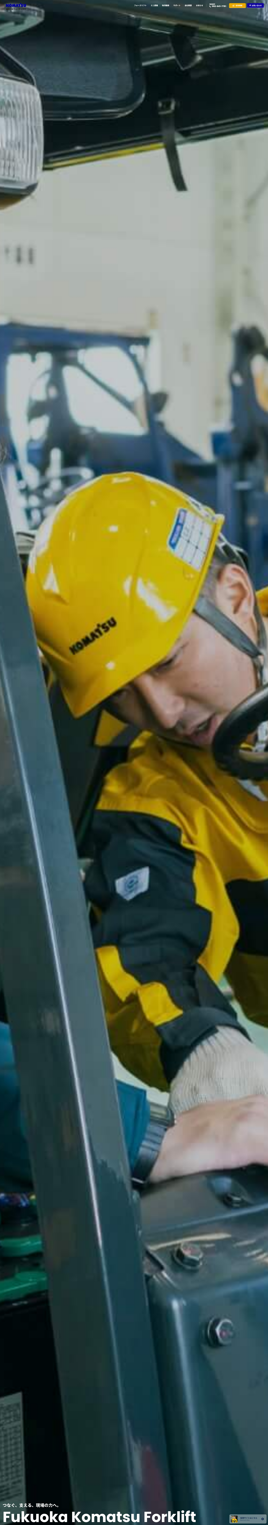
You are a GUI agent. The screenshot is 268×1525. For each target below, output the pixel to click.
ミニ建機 (154, 5)
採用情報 (239, 5)
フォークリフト (140, 5)
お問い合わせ (257, 5)
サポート (176, 5)
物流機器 (165, 5)
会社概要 (188, 5)
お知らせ (199, 5)
